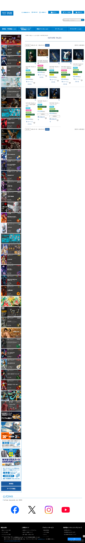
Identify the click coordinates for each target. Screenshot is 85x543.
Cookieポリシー (41, 539)
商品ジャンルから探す (35, 35)
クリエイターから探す (6, 534)
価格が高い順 (41, 45)
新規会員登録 (46, 530)
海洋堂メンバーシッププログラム (29, 530)
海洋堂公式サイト (68, 530)
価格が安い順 (34, 45)
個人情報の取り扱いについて (70, 534)
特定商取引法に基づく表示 (69, 532)
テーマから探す (5, 532)
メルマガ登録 (46, 532)
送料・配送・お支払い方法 (28, 534)
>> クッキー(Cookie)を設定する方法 (12, 540)
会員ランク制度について (28, 532)
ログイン (45, 534)
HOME (26, 35)
